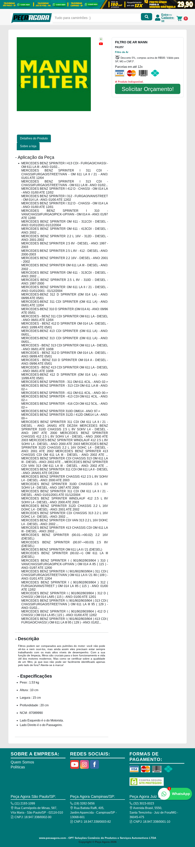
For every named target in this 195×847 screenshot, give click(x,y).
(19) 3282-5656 (84, 803)
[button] (20, 85)
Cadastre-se (167, 19)
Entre (165, 14)
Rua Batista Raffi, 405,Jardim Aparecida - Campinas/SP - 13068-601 (93, 812)
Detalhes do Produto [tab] (34, 138)
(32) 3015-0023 (143, 803)
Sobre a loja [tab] (28, 146)
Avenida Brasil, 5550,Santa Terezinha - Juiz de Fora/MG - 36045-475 (153, 812)
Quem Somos (22, 762)
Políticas (18, 767)
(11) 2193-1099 (24, 803)
